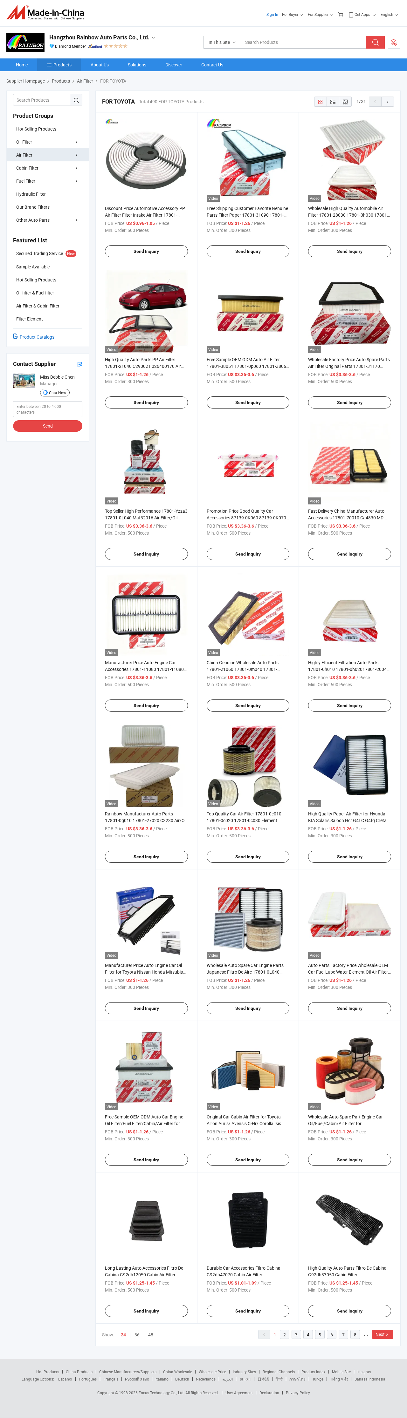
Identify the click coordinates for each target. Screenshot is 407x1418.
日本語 (263, 1378)
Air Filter (24, 155)
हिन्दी (279, 1378)
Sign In (272, 14)
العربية (227, 1378)
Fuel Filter (25, 181)
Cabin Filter (27, 168)
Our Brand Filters (33, 207)
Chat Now (57, 392)
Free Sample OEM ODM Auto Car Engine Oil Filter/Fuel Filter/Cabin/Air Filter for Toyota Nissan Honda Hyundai (144, 1123)
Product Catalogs (37, 337)
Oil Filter (24, 142)
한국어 (245, 1378)
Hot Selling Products (36, 129)
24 (123, 1334)
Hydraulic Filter (31, 194)
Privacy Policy (298, 1392)
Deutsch (182, 1378)
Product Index (313, 1371)
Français (110, 1378)
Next (380, 1334)
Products (62, 65)
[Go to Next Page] (388, 101)
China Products (79, 1371)
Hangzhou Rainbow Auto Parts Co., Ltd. (99, 37)
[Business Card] (79, 364)
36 (137, 1335)
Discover (173, 65)
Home (22, 65)
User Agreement (239, 1392)
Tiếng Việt (339, 1378)
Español (65, 1378)
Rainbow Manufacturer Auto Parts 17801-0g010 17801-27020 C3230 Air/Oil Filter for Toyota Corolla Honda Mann (146, 820)
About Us (100, 65)
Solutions (137, 65)
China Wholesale (177, 1371)
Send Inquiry (146, 251)
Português (88, 1378)
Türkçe (317, 1378)
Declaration (269, 1392)
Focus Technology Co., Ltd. (162, 1392)
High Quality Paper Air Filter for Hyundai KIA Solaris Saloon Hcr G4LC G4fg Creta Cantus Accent (347, 820)
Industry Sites (244, 1371)
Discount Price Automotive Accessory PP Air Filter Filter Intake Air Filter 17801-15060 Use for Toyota (145, 215)
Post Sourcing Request (394, 42)
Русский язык (137, 1378)
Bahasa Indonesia (370, 1378)
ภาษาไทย (297, 1378)
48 (150, 1335)
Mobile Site (341, 1371)
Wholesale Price (212, 1371)
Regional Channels (279, 1371)
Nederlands (206, 1378)
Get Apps (362, 14)
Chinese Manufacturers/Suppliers (127, 1371)
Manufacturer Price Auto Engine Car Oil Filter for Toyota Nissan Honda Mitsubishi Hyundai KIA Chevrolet (145, 972)
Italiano (162, 1378)
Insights (364, 1371)
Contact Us (212, 65)
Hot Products (47, 1371)
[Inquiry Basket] (341, 14)
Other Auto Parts (33, 220)
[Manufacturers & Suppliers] (47, 12)
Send (48, 426)
